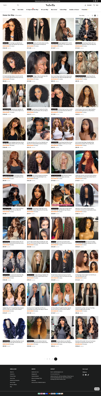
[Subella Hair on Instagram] (83, 375)
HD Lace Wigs (44, 9)
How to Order (12, 382)
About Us (12, 372)
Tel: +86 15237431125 (55, 374)
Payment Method (35, 376)
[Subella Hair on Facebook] (86, 375)
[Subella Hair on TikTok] (88, 375)
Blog (11, 386)
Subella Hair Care (35, 372)
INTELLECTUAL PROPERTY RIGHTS (39, 382)
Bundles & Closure (74, 9)
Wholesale (34, 380)
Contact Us (12, 374)
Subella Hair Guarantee (14, 380)
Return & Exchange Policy (37, 378)
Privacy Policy (13, 376)
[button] (6, 46)
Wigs (13, 9)
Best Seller (20, 9)
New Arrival (54, 9)
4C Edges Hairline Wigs (32, 9)
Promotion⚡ (85, 9)
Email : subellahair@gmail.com (56, 372)
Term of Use (12, 378)
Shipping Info (34, 374)
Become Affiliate (13, 384)
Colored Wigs (63, 9)
